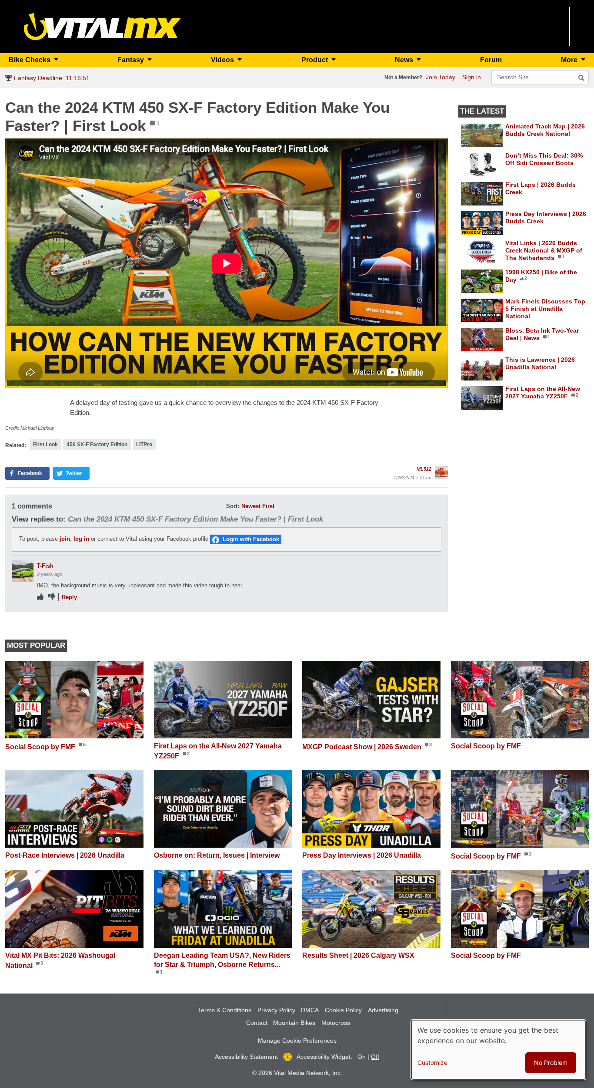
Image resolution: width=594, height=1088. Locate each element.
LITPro (144, 444)
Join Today (440, 77)
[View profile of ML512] (441, 472)
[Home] (102, 26)
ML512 (424, 469)
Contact (256, 1022)
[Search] (581, 78)
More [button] (570, 60)
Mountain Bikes (294, 1022)
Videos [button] (223, 60)
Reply (69, 597)
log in (81, 539)
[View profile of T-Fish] (22, 571)
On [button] (361, 1056)
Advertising (383, 1010)
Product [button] (315, 60)
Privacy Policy (276, 1010)
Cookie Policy (343, 1010)
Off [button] (375, 1056)
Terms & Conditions (224, 1010)
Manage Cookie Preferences (297, 1040)
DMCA (310, 1010)
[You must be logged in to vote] (40, 597)
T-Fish (45, 566)
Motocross (335, 1022)
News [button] (405, 60)
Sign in (471, 77)
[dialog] (498, 1049)
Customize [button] (432, 1062)
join (65, 539)
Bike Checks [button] (30, 60)
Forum (491, 60)
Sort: (232, 506)
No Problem (550, 1062)
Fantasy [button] (131, 60)
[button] (27, 473)
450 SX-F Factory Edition (97, 444)
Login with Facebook (251, 539)
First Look (45, 444)
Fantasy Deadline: (51, 77)
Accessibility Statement (246, 1056)
